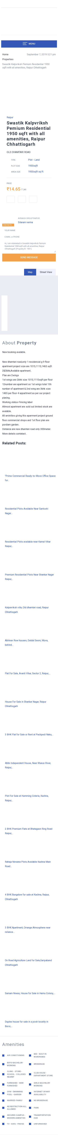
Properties (7, 59)
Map (30, 272)
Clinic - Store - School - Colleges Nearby (16, 1074)
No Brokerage (41, 1100)
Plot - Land (34, 159)
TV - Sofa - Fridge (15, 1124)
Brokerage (39, 1064)
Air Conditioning (15, 1055)
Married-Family (14, 1100)
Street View (46, 272)
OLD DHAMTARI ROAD (18, 152)
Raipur (10, 117)
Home (5, 54)
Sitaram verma (25, 222)
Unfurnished (40, 1124)
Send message (29, 257)
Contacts (7, 225)
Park (36, 1108)
